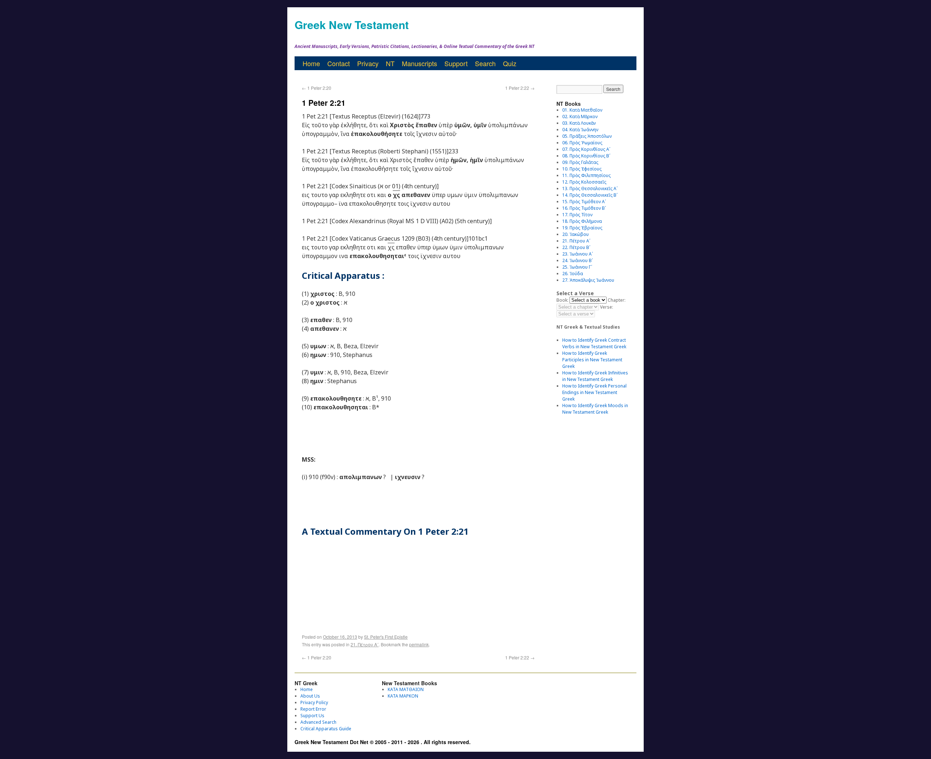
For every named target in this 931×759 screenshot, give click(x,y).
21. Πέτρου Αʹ (365, 644)
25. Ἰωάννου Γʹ (577, 267)
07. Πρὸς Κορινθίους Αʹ (586, 149)
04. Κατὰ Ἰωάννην (580, 129)
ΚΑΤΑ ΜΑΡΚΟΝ (403, 696)
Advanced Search (318, 722)
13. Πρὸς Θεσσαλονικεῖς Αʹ (590, 188)
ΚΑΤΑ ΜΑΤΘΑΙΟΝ (406, 689)
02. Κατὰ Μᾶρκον (580, 116)
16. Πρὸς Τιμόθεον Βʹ (584, 208)
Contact (338, 63)
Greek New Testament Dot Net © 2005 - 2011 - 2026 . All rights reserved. (383, 742)
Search (485, 63)
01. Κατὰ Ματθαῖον (582, 110)
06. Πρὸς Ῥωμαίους (582, 143)
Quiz (509, 63)
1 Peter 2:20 (316, 88)
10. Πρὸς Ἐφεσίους (582, 169)
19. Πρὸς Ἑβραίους (582, 228)
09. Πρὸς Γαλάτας (580, 162)
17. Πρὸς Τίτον (577, 215)
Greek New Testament (352, 24)
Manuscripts (419, 63)
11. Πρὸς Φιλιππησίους (586, 175)
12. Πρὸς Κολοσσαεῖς (584, 182)
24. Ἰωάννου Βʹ (577, 260)
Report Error (313, 709)
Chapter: (617, 300)
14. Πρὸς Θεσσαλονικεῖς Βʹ (590, 195)
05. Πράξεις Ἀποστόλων (587, 136)
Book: (562, 300)
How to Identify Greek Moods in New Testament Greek (595, 408)
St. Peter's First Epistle (386, 637)
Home (311, 63)
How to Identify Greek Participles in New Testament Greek (592, 359)
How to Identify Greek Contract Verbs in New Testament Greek (594, 343)
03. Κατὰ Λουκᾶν (579, 123)
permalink (419, 644)
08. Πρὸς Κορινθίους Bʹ (586, 156)
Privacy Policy (314, 702)
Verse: (606, 307)
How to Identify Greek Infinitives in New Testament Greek (595, 376)
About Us (310, 696)
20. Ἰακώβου (575, 234)
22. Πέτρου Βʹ (576, 247)
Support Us (312, 715)
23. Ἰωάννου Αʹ (577, 254)
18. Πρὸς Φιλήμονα (582, 221)
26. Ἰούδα (572, 273)
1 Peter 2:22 (520, 88)
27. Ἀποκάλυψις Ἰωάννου (588, 280)
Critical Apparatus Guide (325, 729)
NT (390, 63)
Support (456, 63)
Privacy (368, 63)
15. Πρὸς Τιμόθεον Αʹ (584, 201)
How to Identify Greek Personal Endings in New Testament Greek (594, 392)
